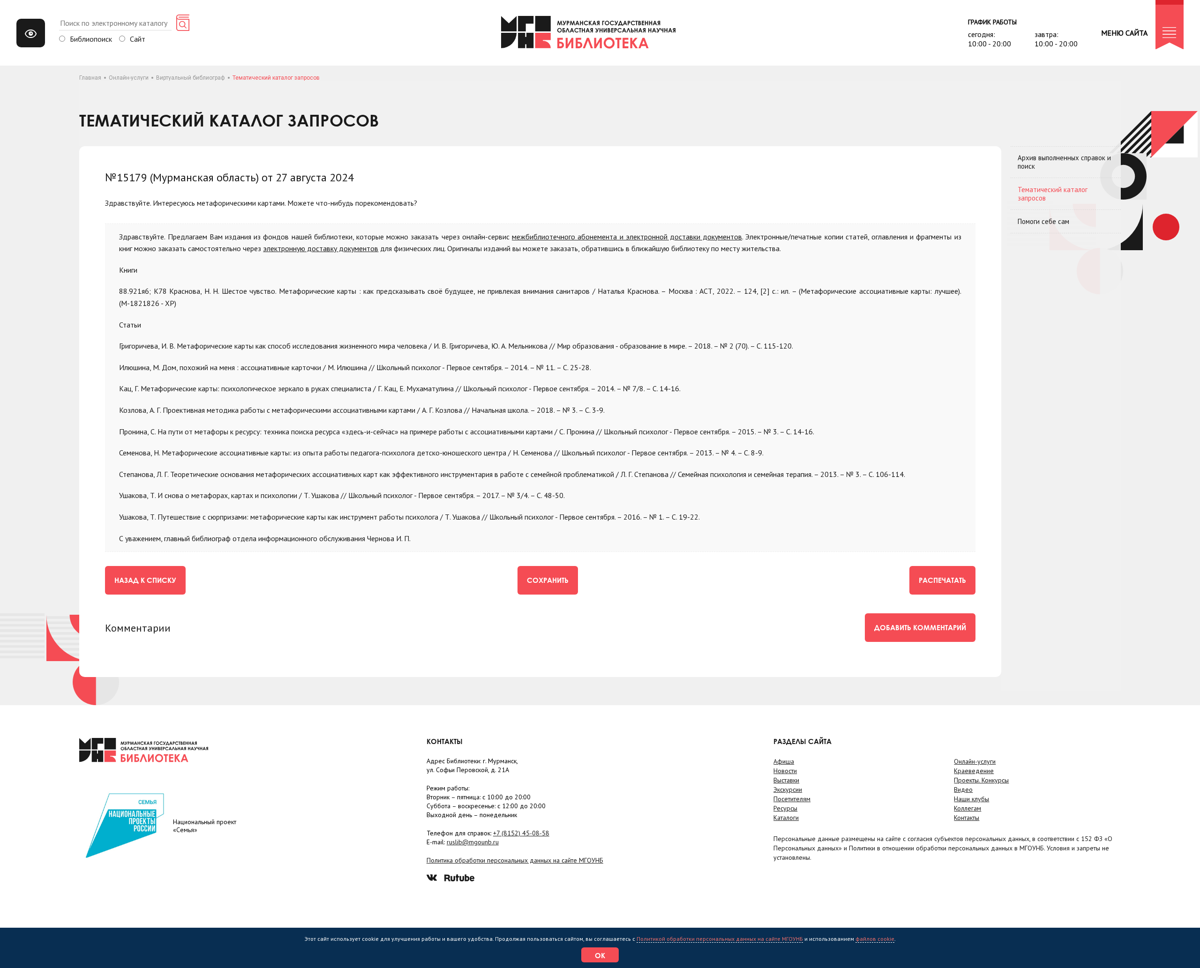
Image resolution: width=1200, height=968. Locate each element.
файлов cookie (874, 938)
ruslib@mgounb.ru (473, 842)
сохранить (548, 580)
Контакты (966, 817)
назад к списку (145, 580)
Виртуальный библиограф (190, 78)
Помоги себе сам (1043, 221)
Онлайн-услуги (129, 78)
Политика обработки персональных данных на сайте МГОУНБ (515, 860)
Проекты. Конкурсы (981, 780)
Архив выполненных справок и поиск (1064, 162)
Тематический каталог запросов (1053, 193)
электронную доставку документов (320, 248)
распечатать (942, 580)
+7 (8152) (521, 833)
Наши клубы (971, 799)
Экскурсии (787, 789)
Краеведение (974, 771)
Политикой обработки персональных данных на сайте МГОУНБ (720, 938)
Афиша (783, 761)
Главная (90, 78)
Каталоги (786, 817)
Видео (963, 789)
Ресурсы (785, 808)
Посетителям (791, 799)
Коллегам (967, 808)
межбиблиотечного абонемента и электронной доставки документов (627, 236)
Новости (785, 771)
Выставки (786, 780)
